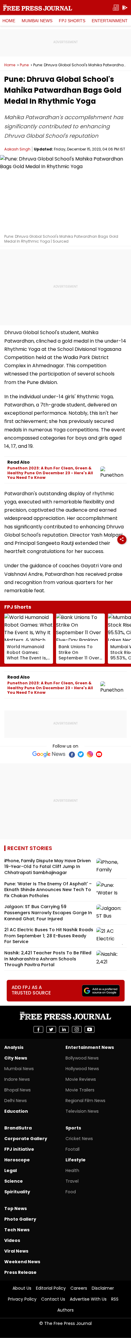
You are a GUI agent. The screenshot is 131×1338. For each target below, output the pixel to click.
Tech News (17, 1230)
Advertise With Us (88, 1299)
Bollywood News (82, 1058)
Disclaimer (103, 1288)
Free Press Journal (37, 8)
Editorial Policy (51, 1288)
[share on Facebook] (38, 1029)
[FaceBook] (72, 754)
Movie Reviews (81, 1079)
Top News (15, 1208)
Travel (72, 1181)
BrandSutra (18, 1128)
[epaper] (116, 8)
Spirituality (17, 1192)
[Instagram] (90, 754)
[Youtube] (99, 754)
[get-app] (125, 8)
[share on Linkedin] (64, 1029)
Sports (73, 1128)
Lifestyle (76, 1160)
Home (8, 20)
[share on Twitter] (51, 1029)
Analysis (13, 1047)
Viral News (16, 1251)
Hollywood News (82, 1069)
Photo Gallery (20, 1219)
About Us (21, 1288)
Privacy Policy (22, 1299)
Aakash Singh (17, 149)
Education (16, 1111)
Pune (24, 65)
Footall (73, 1149)
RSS (115, 1299)
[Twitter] (81, 754)
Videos (12, 1240)
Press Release (20, 1272)
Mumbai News (37, 20)
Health (72, 1170)
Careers (78, 1288)
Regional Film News (85, 1101)
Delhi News (15, 1101)
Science (13, 1181)
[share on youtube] (89, 1029)
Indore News (17, 1079)
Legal (10, 1170)
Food (71, 1192)
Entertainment (110, 20)
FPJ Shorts (72, 20)
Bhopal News (17, 1090)
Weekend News (22, 1262)
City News (15, 1058)
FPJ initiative (19, 1149)
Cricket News (79, 1139)
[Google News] (49, 754)
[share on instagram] (77, 1029)
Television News (82, 1111)
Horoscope (17, 1160)
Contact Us (53, 1299)
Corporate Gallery (25, 1139)
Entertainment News (90, 1047)
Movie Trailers (80, 1090)
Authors (65, 1310)
